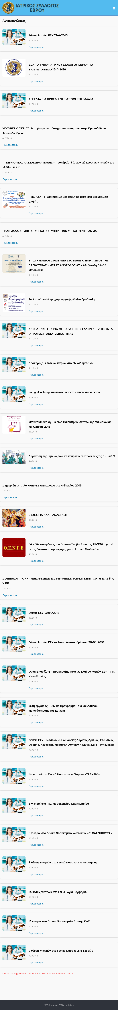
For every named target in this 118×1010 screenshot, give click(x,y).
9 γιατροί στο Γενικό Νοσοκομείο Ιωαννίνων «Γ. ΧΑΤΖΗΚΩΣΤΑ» (70, 833)
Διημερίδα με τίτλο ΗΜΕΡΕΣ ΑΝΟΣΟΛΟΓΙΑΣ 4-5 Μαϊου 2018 (42, 485)
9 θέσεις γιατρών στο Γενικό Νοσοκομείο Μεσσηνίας (63, 862)
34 (36, 973)
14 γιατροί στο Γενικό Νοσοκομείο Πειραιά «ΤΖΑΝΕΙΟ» (64, 774)
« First (5, 973)
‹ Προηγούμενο (18, 973)
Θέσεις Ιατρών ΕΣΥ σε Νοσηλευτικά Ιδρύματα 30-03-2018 (66, 642)
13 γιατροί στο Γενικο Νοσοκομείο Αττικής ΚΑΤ (59, 921)
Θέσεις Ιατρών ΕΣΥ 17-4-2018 (48, 35)
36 (43, 973)
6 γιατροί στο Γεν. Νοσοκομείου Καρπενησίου (59, 803)
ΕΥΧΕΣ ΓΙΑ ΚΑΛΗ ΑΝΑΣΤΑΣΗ (48, 515)
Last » (70, 973)
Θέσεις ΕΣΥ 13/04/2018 (44, 613)
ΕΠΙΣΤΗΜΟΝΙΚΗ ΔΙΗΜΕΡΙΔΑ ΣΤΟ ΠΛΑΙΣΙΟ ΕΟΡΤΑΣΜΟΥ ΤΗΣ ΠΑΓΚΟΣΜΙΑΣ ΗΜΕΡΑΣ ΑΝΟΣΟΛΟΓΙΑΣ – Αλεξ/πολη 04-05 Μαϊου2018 (68, 265)
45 (50, 973)
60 (53, 973)
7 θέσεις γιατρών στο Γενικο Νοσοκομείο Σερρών (61, 950)
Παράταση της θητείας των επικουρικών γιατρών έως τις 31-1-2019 (72, 456)
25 (29, 973)
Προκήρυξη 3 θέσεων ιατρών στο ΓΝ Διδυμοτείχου (61, 363)
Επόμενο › (60, 973)
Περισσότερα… (37, 46)
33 (33, 973)
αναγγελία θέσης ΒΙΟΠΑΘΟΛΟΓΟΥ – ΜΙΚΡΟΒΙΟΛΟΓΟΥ (64, 392)
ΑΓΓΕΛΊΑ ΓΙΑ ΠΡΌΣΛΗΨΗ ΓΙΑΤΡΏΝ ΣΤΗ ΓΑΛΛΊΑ (61, 99)
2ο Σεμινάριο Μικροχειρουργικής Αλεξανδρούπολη (62, 299)
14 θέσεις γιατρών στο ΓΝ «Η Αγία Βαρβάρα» (58, 892)
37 (46, 973)
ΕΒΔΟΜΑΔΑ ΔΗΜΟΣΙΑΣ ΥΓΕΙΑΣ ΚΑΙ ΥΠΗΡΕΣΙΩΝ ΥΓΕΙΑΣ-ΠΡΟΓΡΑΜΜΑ (49, 231)
